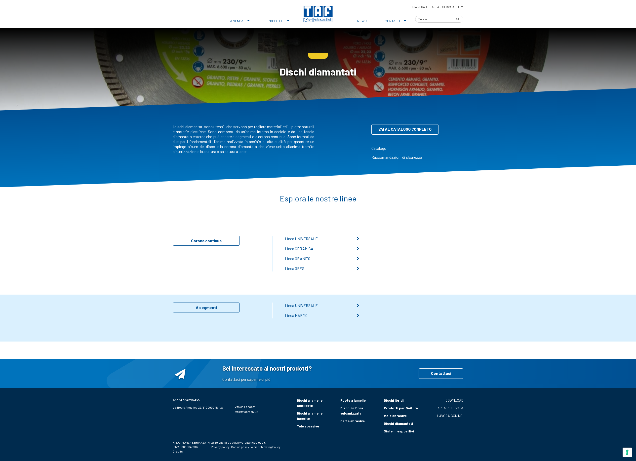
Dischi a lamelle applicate (309, 403)
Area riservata (443, 6)
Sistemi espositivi (399, 431)
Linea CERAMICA (299, 248)
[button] (460, 5)
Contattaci (441, 373)
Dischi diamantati (398, 423)
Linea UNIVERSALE (301, 238)
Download (419, 6)
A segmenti (206, 307)
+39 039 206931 (245, 407)
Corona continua (206, 240)
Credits (178, 451)
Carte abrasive (352, 421)
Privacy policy (220, 447)
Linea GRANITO (297, 258)
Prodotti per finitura (401, 408)
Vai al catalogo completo (405, 129)
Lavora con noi (450, 416)
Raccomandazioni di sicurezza (396, 157)
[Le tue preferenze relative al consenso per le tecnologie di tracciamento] (627, 452)
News (362, 21)
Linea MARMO (296, 315)
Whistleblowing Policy (265, 447)
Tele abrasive (308, 426)
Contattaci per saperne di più (246, 379)
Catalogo (378, 148)
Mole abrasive (395, 416)
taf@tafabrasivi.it (246, 411)
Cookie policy (240, 447)
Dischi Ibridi (394, 400)
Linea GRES (294, 268)
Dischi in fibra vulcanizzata (351, 410)
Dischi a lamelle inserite (309, 416)
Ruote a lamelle (353, 400)
